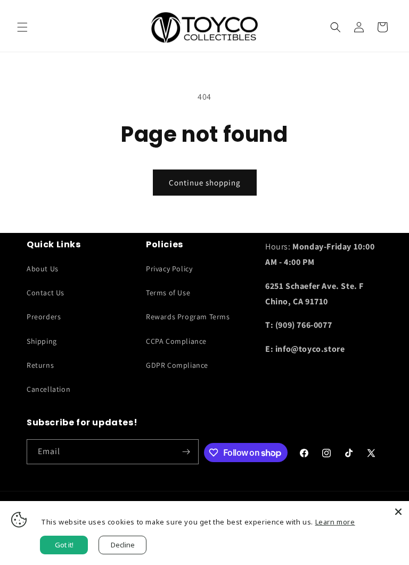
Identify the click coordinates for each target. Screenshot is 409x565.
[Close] (398, 511)
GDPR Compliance (177, 365)
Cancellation (48, 389)
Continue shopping (205, 182)
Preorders (44, 316)
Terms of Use (168, 292)
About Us (43, 268)
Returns (40, 365)
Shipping (42, 341)
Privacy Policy (169, 268)
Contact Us (45, 292)
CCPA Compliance (176, 341)
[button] (22, 27)
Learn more (335, 522)
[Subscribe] (186, 451)
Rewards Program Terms (188, 316)
